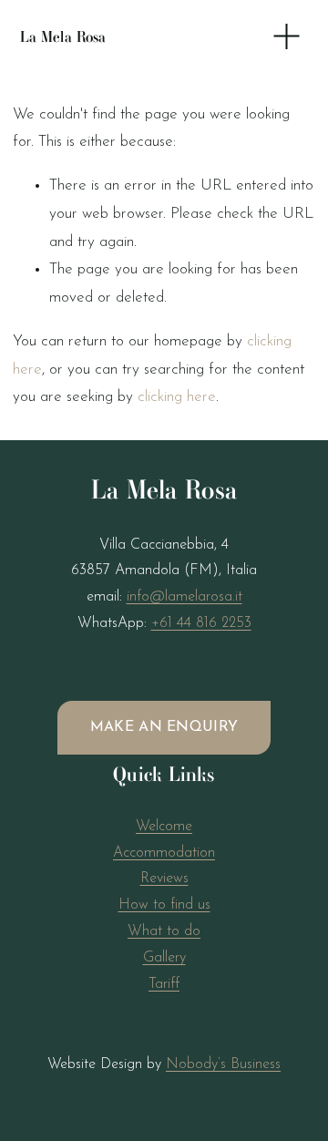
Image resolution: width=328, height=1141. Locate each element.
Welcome (164, 826)
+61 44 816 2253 (201, 623)
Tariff (164, 984)
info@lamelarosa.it (184, 597)
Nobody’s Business (223, 1064)
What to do (164, 931)
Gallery (164, 958)
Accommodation (164, 853)
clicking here (177, 397)
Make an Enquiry (164, 727)
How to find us (164, 905)
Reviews (164, 878)
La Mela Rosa (63, 36)
